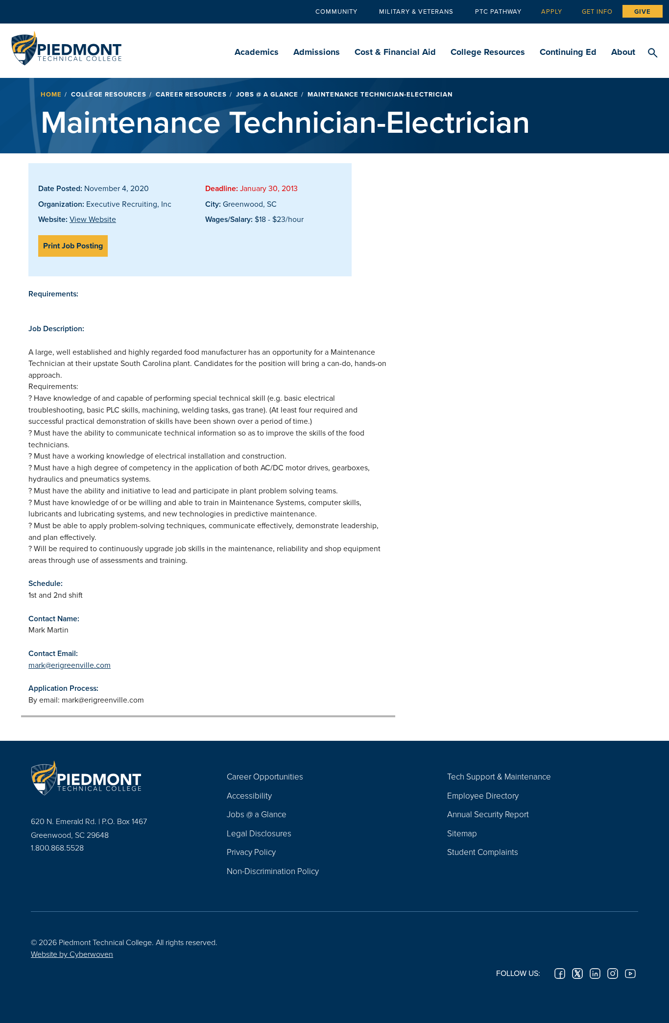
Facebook (559, 973)
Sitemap (462, 833)
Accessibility (249, 795)
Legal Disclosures (259, 833)
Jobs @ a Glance (267, 94)
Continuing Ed (568, 52)
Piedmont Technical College (66, 45)
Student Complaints (482, 851)
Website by (72, 954)
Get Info (597, 11)
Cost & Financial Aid (395, 52)
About (623, 52)
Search (653, 53)
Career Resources (191, 94)
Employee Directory (483, 795)
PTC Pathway (498, 11)
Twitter (577, 973)
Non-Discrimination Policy (273, 871)
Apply (551, 11)
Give (642, 11)
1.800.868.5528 (57, 847)
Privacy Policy (251, 851)
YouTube (630, 973)
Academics (257, 52)
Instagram (612, 973)
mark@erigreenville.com (69, 664)
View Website (93, 219)
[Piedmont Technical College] (114, 777)
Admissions (316, 52)
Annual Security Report (488, 814)
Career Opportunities (265, 776)
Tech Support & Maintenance (499, 776)
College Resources (488, 52)
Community (336, 11)
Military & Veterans (416, 11)
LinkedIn (595, 973)
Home (51, 94)
